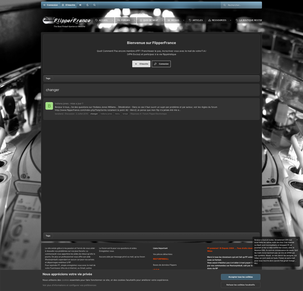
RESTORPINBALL (161, 259)
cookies (65, 280)
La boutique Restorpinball (255, 20)
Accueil (103, 20)
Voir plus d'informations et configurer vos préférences (69, 285)
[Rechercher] (94, 5)
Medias (175, 20)
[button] (87, 5)
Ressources (219, 20)
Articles (198, 20)
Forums (125, 20)
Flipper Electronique (158, 114)
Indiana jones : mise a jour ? (69, 103)
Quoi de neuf (150, 20)
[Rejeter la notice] (297, 240)
